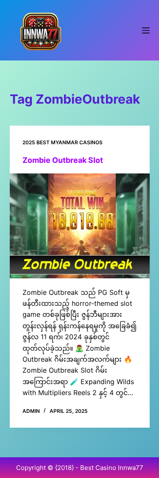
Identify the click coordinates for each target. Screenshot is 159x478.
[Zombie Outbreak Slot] (80, 225)
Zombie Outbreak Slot (62, 160)
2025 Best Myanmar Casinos (62, 142)
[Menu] (146, 30)
